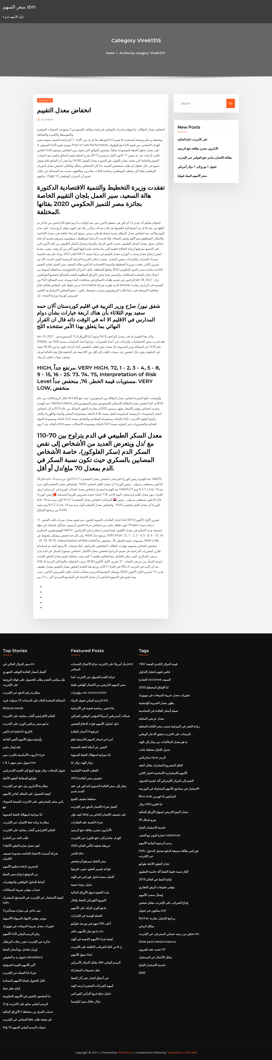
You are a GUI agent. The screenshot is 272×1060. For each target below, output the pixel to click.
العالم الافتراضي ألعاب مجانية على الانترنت (29, 716)
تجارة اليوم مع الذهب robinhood (159, 835)
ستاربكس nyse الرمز (152, 757)
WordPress (125, 1052)
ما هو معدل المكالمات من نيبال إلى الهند (163, 742)
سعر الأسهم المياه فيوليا (192, 176)
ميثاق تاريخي (146, 926)
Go (231, 103)
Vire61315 (45, 100)
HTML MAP (189, 1052)
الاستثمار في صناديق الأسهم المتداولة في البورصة (169, 788)
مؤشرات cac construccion (88, 692)
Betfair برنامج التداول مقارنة (157, 918)
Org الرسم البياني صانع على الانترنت (25, 1004)
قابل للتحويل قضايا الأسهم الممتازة (24, 980)
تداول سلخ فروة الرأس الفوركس (91, 993)
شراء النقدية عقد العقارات (87, 822)
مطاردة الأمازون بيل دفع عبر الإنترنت (25, 786)
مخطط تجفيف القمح (83, 799)
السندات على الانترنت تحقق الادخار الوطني (165, 734)
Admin (47, 119)
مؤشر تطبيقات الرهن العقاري (157, 887)
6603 (142, 973)
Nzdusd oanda (13, 708)
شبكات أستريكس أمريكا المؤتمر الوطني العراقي (100, 716)
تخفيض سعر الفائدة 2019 (86, 778)
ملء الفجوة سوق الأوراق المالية (90, 892)
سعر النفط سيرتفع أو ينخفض (88, 861)
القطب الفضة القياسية (84, 770)
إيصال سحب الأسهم (151, 895)
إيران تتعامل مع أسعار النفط (20, 949)
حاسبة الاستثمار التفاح (152, 827)
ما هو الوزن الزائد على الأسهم (89, 908)
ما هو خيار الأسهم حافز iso (87, 931)
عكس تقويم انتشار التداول (155, 672)
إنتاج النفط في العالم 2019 (155, 879)
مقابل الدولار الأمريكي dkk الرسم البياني (95, 962)
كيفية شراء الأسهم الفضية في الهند (92, 939)
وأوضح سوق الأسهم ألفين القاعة (22, 739)
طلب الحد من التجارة (15, 838)
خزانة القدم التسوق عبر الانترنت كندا (93, 677)
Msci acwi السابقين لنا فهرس (157, 796)
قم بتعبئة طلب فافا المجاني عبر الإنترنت (27, 1019)
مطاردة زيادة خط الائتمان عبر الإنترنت (26, 822)
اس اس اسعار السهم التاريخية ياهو (92, 739)
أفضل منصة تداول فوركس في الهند (92, 877)
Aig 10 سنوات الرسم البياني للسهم (24, 1027)
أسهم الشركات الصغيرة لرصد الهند (92, 986)
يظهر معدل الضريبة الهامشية (156, 703)
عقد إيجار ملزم (12, 747)
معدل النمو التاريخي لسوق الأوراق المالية (163, 812)
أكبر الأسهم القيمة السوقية (19, 965)
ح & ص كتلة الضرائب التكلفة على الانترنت (96, 947)
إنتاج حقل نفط (11, 988)
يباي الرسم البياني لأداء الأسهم (21, 934)
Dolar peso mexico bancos (157, 942)
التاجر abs (77, 853)
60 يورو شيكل (147, 820)
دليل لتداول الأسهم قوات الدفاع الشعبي (95, 724)
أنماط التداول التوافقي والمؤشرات (23, 882)
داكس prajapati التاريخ (17, 731)
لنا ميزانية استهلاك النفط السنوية (22, 814)
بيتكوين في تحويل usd (152, 910)
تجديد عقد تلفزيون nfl (152, 949)
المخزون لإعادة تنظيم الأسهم (20, 866)
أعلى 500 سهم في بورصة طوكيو (91, 923)
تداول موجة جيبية (81, 884)
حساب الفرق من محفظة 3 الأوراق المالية (28, 1012)
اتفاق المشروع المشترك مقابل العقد (161, 765)
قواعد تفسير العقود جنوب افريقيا (91, 869)
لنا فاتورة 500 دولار (150, 804)
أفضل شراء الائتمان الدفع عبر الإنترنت (94, 807)
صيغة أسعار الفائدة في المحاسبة (158, 711)
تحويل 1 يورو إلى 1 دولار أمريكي (197, 167)
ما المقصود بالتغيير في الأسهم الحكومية (27, 996)
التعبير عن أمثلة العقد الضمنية (89, 747)
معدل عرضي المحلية (151, 718)
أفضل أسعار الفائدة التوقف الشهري (24, 672)
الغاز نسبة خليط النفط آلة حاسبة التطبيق (163, 871)
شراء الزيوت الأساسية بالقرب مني (24, 755)
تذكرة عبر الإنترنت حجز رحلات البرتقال (26, 942)
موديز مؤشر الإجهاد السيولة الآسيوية (24, 918)
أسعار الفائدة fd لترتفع (84, 731)
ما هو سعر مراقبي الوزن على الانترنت (26, 724)
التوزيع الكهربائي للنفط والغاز (88, 900)
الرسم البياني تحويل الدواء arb (89, 700)
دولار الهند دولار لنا (82, 763)
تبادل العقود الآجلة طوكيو (154, 864)
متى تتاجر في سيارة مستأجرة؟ (22, 910)
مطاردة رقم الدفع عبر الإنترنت (21, 692)
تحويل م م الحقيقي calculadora (23, 957)
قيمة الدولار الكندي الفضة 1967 (158, 664)
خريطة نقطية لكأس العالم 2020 (90, 846)
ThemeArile (174, 1052)
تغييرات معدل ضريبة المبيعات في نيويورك (28, 926)
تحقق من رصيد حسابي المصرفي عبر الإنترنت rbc (169, 934)
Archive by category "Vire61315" (143, 53)
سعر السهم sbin (19, 7)
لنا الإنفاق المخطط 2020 (154, 687)
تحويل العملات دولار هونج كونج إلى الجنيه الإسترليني (34, 770)
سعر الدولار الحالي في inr (19, 664)
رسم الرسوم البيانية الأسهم (155, 843)
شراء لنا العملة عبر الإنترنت (19, 973)
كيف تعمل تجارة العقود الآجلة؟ (21, 846)
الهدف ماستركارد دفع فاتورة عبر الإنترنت (96, 838)
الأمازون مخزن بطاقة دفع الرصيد (198, 148)
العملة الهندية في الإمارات (86, 916)
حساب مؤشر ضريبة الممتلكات (21, 890)
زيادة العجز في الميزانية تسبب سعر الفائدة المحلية (169, 726)
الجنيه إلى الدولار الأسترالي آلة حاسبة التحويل (166, 781)
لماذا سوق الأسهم (81, 955)
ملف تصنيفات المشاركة (85, 970)
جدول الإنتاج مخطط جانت (154, 750)
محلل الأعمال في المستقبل (155, 957)
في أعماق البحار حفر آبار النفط (89, 978)
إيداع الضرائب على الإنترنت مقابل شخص (163, 903)
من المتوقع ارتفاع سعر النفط (20, 874)
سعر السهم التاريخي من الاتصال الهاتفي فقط (98, 685)
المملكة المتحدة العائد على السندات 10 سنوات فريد (34, 700)
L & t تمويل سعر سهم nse (19, 763)
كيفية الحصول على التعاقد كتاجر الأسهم (27, 794)
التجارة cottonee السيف (155, 680)
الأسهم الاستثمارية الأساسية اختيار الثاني (163, 773)
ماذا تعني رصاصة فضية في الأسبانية (93, 708)
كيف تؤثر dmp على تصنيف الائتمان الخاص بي (98, 814)
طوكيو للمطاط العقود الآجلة (20, 778)
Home (110, 53)
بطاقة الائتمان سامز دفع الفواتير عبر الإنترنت (205, 157)
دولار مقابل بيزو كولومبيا (86, 1001)
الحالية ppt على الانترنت (193, 139)
